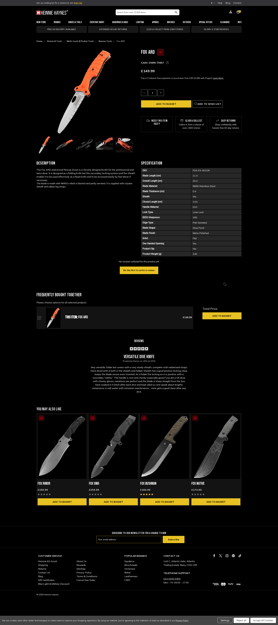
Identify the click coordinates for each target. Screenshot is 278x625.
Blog (228, 3)
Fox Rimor (44, 483)
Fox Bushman (148, 483)
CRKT (127, 580)
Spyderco (129, 561)
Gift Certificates (46, 580)
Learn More (218, 78)
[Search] (176, 12)
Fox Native (198, 483)
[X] (220, 555)
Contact (237, 3)
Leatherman (130, 576)
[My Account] (231, 12)
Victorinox (129, 568)
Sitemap (80, 568)
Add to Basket (222, 315)
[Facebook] (214, 555)
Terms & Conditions (86, 576)
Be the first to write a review (139, 270)
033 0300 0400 (172, 578)
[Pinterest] (233, 555)
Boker (127, 572)
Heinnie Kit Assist (47, 561)
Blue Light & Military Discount (54, 583)
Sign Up (78, 3)
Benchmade (130, 565)
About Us (81, 561)
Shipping (43, 565)
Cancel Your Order (85, 580)
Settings (225, 620)
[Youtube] (239, 555)
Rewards (81, 565)
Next (116, 143)
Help (220, 3)
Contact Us (44, 572)
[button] (139, 270)
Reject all (241, 620)
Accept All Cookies (263, 620)
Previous (52, 143)
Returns (42, 568)
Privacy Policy (84, 572)
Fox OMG (94, 483)
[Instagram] (226, 555)
